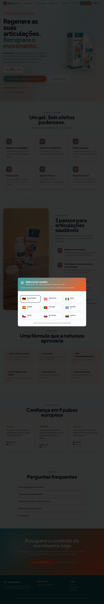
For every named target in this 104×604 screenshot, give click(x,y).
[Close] (83, 280)
